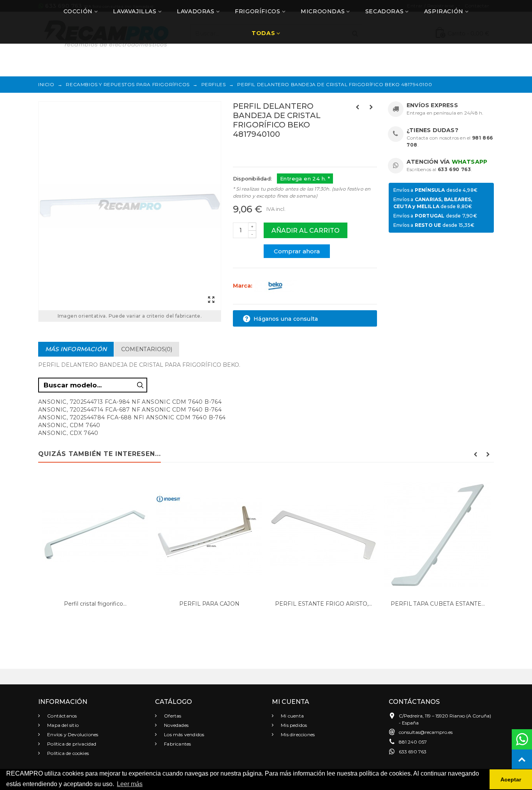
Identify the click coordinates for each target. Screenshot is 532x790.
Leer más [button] (130, 784)
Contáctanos (61, 716)
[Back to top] (522, 759)
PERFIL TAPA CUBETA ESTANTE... (438, 603)
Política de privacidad (71, 744)
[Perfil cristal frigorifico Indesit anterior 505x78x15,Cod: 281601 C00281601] (95, 535)
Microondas (323, 11)
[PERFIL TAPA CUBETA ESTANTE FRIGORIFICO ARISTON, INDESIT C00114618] (437, 535)
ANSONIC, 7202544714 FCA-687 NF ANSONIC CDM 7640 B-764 (130, 409)
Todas (263, 33)
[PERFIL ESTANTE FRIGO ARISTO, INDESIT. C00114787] (323, 535)
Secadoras (384, 11)
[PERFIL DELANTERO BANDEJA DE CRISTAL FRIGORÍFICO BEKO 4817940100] (130, 206)
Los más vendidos (183, 734)
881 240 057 (413, 742)
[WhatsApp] (522, 739)
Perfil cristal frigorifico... (95, 603)
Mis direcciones (297, 734)
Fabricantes (177, 744)
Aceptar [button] (510, 779)
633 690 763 (454, 169)
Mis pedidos (293, 725)
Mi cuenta (292, 716)
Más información (76, 349)
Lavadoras (195, 11)
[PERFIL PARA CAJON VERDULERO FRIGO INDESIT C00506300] (209, 535)
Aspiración (443, 11)
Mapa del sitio (62, 725)
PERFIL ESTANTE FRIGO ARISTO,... (323, 603)
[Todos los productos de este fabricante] (275, 285)
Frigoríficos (257, 11)
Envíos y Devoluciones (72, 734)
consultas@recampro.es (426, 732)
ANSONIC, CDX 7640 (68, 433)
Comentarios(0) (146, 349)
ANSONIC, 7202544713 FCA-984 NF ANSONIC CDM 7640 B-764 (130, 401)
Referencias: (250, 151)
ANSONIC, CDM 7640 (69, 425)
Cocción (78, 11)
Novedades (175, 725)
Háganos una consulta (285, 318)
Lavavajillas (134, 11)
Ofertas (172, 716)
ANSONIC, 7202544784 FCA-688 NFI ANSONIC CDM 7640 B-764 (132, 417)
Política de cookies (67, 753)
